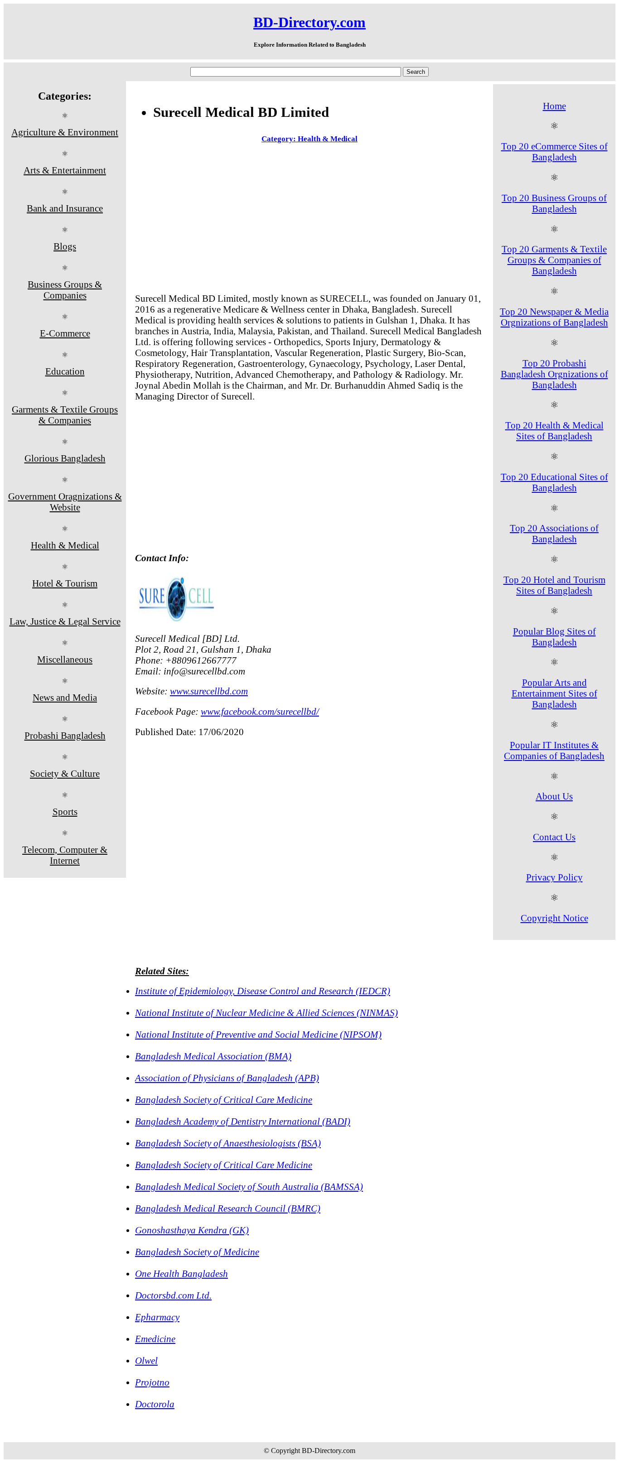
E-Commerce (65, 333)
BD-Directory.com (309, 22)
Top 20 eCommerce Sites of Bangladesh (554, 151)
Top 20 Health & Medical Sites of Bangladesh (554, 430)
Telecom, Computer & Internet (64, 855)
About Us (554, 796)
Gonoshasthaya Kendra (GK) (192, 1230)
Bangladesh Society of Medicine (197, 1251)
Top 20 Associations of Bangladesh (554, 533)
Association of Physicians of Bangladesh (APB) (227, 1078)
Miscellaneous (64, 659)
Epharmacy (157, 1317)
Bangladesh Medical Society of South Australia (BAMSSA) (249, 1186)
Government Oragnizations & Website (65, 501)
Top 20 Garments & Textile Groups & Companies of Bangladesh (554, 260)
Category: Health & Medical (309, 139)
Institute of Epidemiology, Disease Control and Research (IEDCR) (262, 991)
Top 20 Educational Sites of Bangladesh (554, 482)
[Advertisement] (309, 220)
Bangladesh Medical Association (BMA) (213, 1056)
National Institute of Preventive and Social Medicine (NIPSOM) (258, 1034)
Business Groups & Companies (65, 289)
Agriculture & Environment (64, 132)
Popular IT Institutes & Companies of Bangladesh (554, 750)
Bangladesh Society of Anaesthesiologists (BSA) (228, 1143)
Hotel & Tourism (64, 583)
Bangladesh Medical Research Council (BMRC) (227, 1208)
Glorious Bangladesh (65, 458)
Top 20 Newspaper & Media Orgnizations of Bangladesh (554, 316)
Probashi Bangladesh (65, 735)
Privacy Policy (554, 877)
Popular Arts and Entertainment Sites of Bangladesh (554, 693)
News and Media (65, 697)
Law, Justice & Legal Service (65, 621)
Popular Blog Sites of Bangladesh (554, 636)
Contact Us (554, 837)
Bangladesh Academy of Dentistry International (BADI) (242, 1121)
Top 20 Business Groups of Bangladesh (554, 203)
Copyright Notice (554, 918)
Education (65, 371)
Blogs (64, 246)
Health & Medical (65, 545)
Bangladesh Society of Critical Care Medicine (223, 1099)
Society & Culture (65, 773)
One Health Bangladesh (181, 1273)
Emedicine (155, 1338)
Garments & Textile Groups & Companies (65, 414)
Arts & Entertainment (65, 170)
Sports (65, 811)
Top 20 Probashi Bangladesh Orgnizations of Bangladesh (554, 374)
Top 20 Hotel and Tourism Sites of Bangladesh (554, 585)
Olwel (146, 1360)
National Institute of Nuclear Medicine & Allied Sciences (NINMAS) (266, 1012)
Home (554, 106)
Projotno (152, 1382)
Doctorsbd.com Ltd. (173, 1295)
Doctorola (154, 1404)
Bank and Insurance (65, 208)
